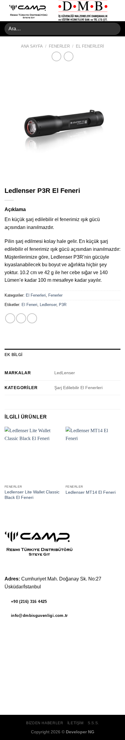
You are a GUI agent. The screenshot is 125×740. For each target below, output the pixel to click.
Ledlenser (48, 304)
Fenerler (59, 46)
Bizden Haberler (44, 723)
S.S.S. (93, 723)
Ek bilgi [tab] (13, 354)
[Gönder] (113, 29)
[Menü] (116, 10)
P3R (62, 304)
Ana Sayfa (32, 46)
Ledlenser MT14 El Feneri (91, 492)
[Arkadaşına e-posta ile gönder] (21, 318)
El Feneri (29, 304)
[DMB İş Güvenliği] (83, 10)
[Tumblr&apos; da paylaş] (32, 318)
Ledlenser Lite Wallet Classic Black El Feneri (32, 495)
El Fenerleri (90, 46)
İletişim (75, 723)
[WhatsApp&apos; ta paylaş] (10, 318)
